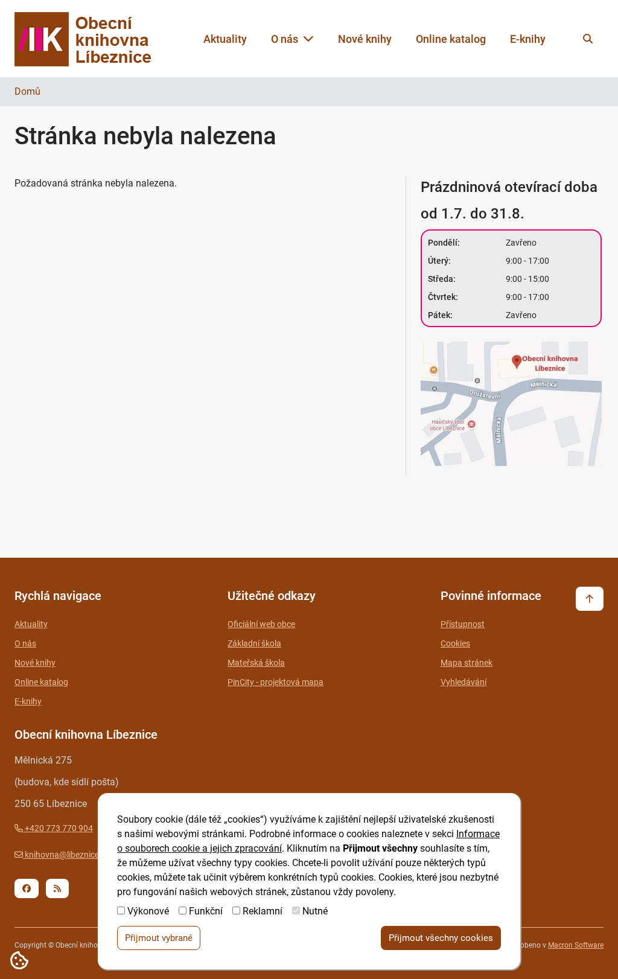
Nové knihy (365, 39)
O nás (284, 39)
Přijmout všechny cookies (441, 938)
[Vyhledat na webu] (588, 38)
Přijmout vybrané (159, 938)
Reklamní (262, 911)
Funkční (206, 911)
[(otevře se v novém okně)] (512, 406)
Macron (576, 945)
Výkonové (148, 911)
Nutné (315, 911)
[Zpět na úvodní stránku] (94, 39)
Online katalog (451, 39)
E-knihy (528, 39)
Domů (27, 91)
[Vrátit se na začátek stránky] (589, 598)
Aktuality (225, 39)
